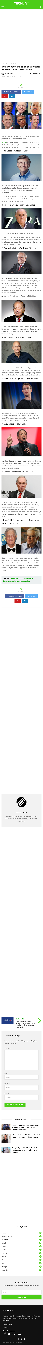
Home (4, 63)
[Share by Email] (12, 96)
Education (5, 1240)
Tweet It (29, 92)
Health (4, 1250)
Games (4, 1246)
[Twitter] (9, 1334)
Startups (4, 1267)
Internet (4, 1257)
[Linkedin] (19, 1334)
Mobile (4, 1260)
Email (7, 1083)
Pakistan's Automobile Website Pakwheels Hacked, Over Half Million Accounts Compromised (26, 1024)
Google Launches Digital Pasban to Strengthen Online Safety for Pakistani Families (25, 1127)
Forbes (4, 142)
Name (7, 1073)
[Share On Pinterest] (5, 96)
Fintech (4, 1243)
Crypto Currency (7, 1236)
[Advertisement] (21, 34)
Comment (8, 1048)
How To (4, 1253)
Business (11, 63)
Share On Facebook (12, 92)
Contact (5, 1327)
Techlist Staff (9, 73)
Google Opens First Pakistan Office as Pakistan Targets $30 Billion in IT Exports (26, 1150)
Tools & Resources (9, 1331)
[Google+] (14, 1334)
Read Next (21, 1019)
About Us (6, 1321)
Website (7, 1093)
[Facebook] (5, 1334)
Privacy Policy (7, 1324)
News (17, 63)
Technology (5, 1270)
